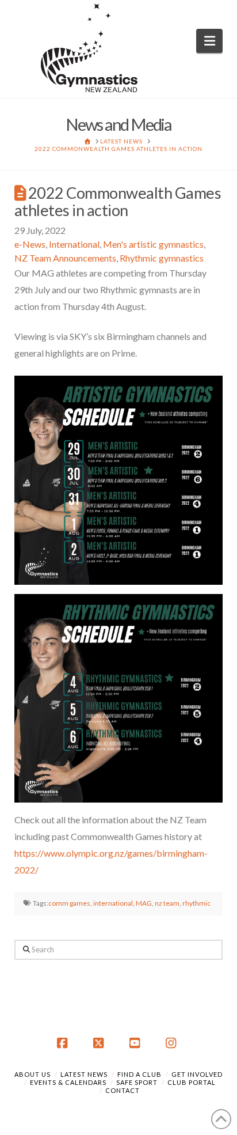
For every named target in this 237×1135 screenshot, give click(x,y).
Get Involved (197, 1074)
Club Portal (191, 1082)
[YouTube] (136, 1043)
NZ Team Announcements (65, 257)
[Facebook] (63, 1043)
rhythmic (196, 903)
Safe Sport (137, 1082)
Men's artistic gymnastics (153, 244)
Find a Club (139, 1074)
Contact (122, 1090)
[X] (100, 1043)
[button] (209, 41)
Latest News (84, 1074)
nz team (167, 903)
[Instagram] (173, 1043)
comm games (69, 903)
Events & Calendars (68, 1082)
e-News (29, 244)
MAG (144, 903)
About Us (32, 1074)
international (113, 903)
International (74, 244)
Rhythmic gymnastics (162, 257)
